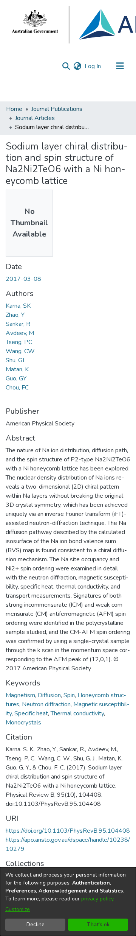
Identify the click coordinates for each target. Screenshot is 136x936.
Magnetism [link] (20, 695)
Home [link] (14, 109)
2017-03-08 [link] (23, 279)
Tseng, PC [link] (19, 342)
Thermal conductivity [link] (77, 713)
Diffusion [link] (49, 695)
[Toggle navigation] (119, 66)
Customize (17, 909)
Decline (35, 924)
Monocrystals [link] (23, 722)
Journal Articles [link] (35, 118)
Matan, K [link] (17, 369)
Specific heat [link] (31, 713)
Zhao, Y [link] (15, 315)
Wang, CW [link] (20, 351)
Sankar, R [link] (18, 324)
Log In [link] (93, 66)
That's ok (98, 924)
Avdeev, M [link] (20, 333)
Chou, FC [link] (17, 387)
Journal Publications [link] (56, 109)
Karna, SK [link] (18, 306)
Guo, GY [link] (16, 378)
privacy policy (97, 898)
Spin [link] (69, 695)
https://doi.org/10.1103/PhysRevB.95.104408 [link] (68, 831)
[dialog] (68, 901)
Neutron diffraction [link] (46, 704)
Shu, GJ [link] (15, 360)
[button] (66, 66)
